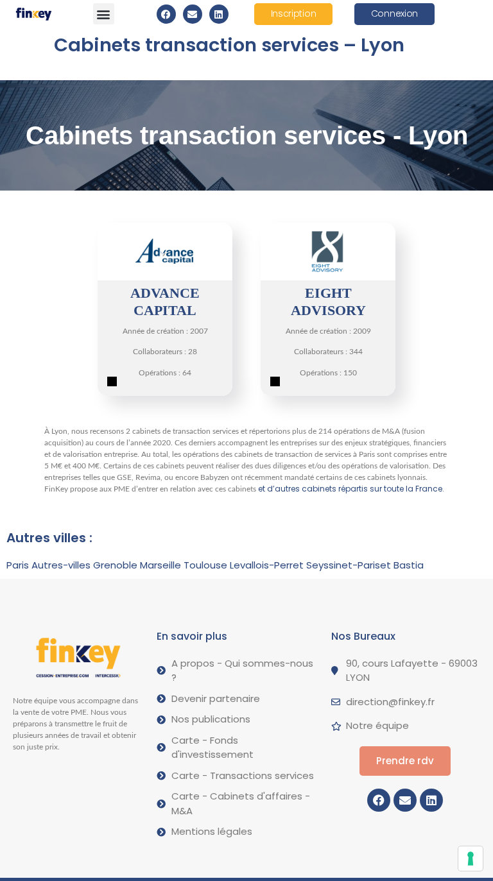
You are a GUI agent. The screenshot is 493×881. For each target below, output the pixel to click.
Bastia (409, 565)
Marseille (160, 565)
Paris (17, 565)
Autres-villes (61, 565)
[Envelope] (192, 14)
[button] (103, 13)
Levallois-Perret (267, 565)
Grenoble (115, 565)
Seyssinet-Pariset (348, 565)
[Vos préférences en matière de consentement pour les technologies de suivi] (470, 858)
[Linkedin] (219, 14)
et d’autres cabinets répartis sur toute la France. (351, 488)
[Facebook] (166, 14)
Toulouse (205, 565)
